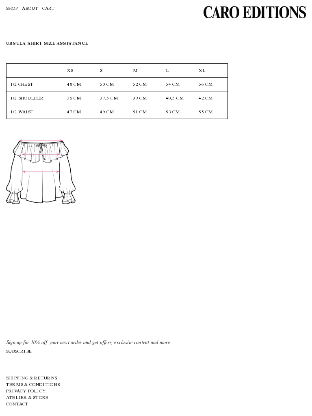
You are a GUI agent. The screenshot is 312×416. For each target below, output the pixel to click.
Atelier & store (27, 398)
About (30, 8)
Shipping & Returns (31, 378)
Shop (12, 8)
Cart (48, 8)
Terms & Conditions (33, 385)
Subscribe (19, 351)
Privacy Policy (26, 391)
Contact (17, 404)
